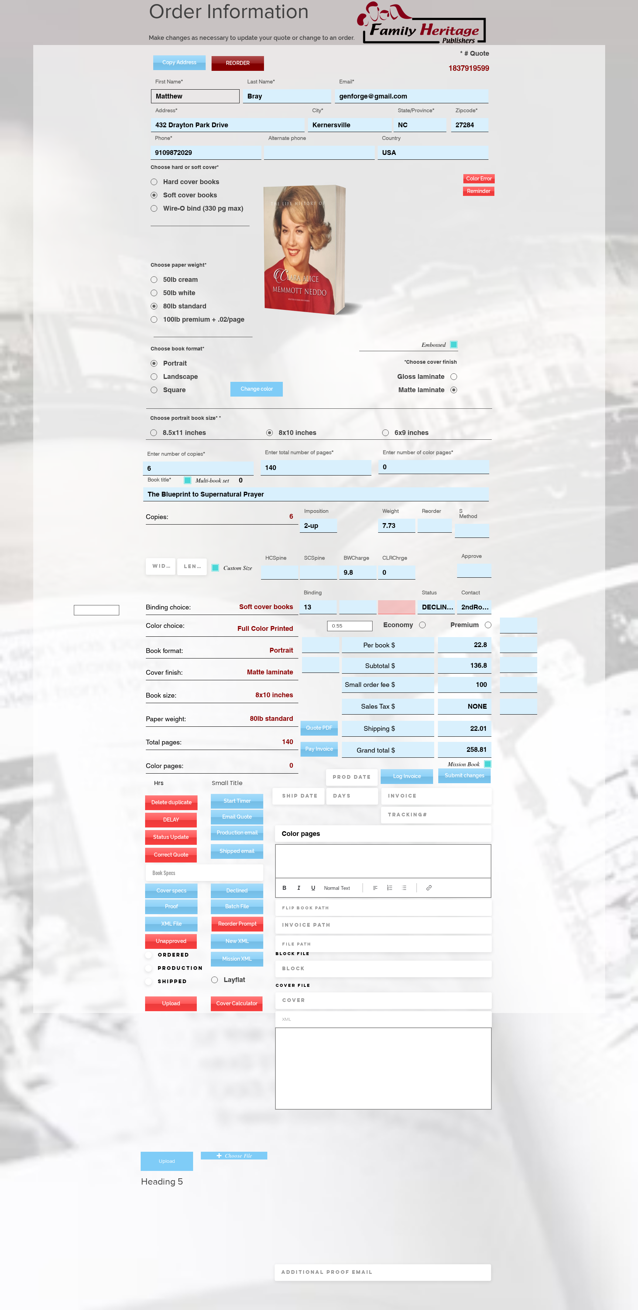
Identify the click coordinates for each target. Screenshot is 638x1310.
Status (429, 592)
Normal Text (337, 888)
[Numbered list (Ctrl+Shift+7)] (389, 887)
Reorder (431, 511)
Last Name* (261, 81)
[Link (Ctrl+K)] (429, 887)
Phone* (163, 138)
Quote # (476, 53)
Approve (472, 556)
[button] (237, 833)
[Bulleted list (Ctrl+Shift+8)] (404, 887)
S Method (468, 513)
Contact (471, 592)
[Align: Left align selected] (375, 887)
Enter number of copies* (176, 453)
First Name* (169, 81)
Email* (346, 81)
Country (391, 138)
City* (317, 110)
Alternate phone (287, 138)
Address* (166, 110)
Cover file (293, 985)
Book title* (159, 479)
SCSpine (314, 557)
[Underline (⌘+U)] (313, 887)
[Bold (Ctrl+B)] (284, 887)
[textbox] (383, 859)
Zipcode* (466, 110)
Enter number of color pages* (418, 452)
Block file (292, 953)
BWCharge (356, 557)
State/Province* (416, 110)
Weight (391, 511)
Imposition (316, 511)
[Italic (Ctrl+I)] (299, 887)
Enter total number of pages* (299, 452)
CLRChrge (395, 557)
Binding (313, 592)
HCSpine (276, 557)
